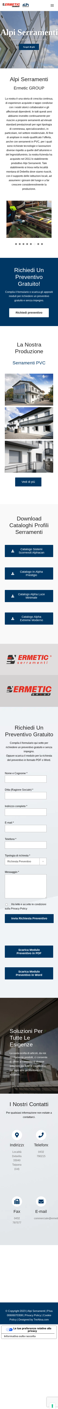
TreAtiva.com (41, 1319)
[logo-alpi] (15, 4)
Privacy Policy (19, 908)
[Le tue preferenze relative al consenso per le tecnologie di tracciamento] (52, 1406)
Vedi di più (28, 481)
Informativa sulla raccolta (20, 1336)
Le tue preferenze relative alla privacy (32, 1329)
